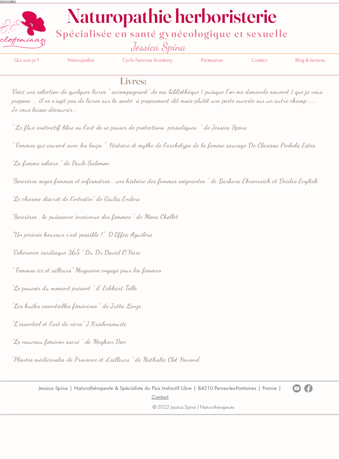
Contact (160, 397)
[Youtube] (297, 388)
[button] (80, 60)
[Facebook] (308, 388)
